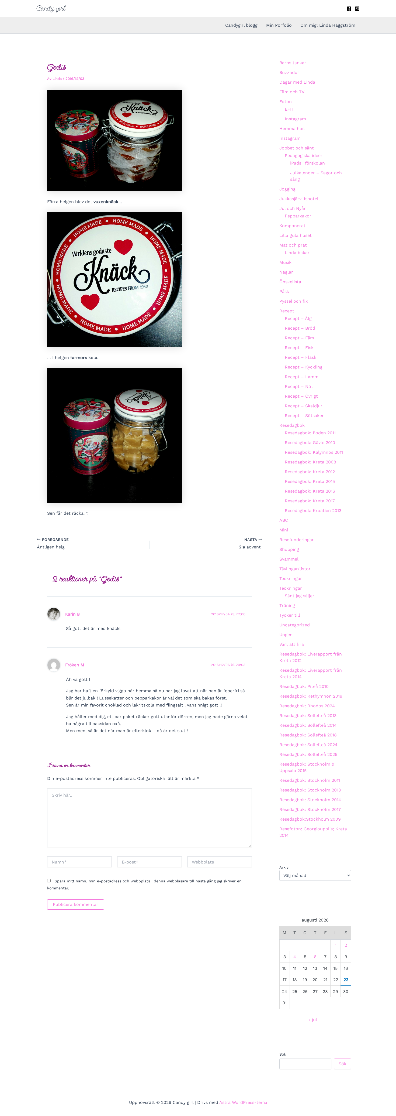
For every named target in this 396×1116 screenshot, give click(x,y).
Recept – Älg (298, 318)
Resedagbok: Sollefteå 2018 (308, 735)
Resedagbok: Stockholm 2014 (310, 799)
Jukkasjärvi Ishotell (299, 198)
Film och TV (291, 91)
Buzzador (289, 72)
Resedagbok (292, 425)
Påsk (284, 291)
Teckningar (290, 578)
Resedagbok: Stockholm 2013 (310, 790)
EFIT (289, 109)
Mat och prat (293, 245)
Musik (285, 262)
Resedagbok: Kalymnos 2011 (314, 452)
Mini (283, 530)
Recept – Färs (299, 337)
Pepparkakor (298, 216)
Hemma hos (291, 128)
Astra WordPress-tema (243, 1102)
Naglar (286, 272)
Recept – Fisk (299, 347)
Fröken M (74, 664)
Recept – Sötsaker (304, 415)
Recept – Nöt (299, 386)
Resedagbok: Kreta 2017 (310, 500)
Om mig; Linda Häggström (327, 25)
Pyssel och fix (293, 301)
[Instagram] (357, 8)
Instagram (295, 118)
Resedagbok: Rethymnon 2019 (310, 696)
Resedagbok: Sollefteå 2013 (307, 715)
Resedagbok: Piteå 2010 (304, 686)
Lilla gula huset (295, 235)
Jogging (287, 189)
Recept (286, 310)
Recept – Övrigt (301, 396)
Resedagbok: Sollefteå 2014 (308, 725)
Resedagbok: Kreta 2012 (310, 471)
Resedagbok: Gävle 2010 (310, 442)
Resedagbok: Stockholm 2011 (309, 780)
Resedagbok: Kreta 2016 (310, 491)
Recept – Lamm (301, 376)
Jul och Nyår (292, 208)
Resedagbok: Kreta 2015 (310, 481)
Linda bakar (297, 252)
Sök (282, 1054)
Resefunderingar (296, 539)
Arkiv (284, 867)
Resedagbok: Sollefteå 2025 (308, 754)
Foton (285, 101)
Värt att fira (291, 644)
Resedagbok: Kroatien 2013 (313, 510)
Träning (287, 605)
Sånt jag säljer (299, 595)
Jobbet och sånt (296, 148)
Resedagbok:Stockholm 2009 (310, 819)
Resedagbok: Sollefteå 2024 (308, 744)
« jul (312, 1019)
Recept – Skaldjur (303, 405)
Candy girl (50, 8)
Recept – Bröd (300, 328)
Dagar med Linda (297, 82)
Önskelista (290, 281)
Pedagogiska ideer (303, 155)
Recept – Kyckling (303, 367)
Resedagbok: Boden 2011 (310, 432)
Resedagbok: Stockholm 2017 (310, 809)
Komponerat (292, 225)
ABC (283, 520)
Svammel (288, 559)
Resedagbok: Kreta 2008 (310, 462)
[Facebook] (349, 8)
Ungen (286, 634)
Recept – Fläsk (300, 357)
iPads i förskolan (307, 163)
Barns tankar (292, 62)
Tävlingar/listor (295, 568)
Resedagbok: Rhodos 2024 (307, 705)
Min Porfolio (279, 25)
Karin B (72, 614)
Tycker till (289, 615)
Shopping (289, 549)
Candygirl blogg (241, 25)
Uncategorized (294, 624)
